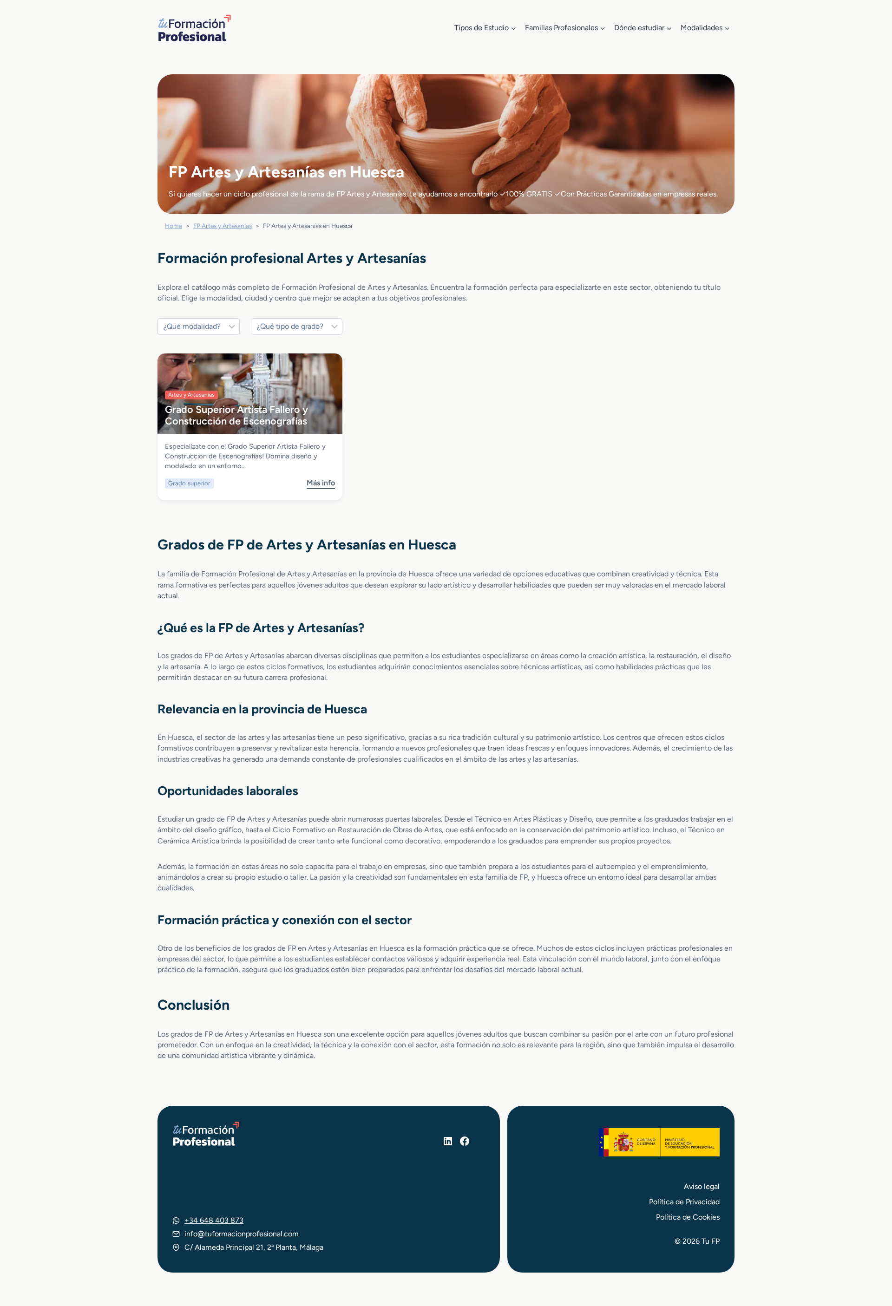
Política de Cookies (688, 1217)
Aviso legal (702, 1186)
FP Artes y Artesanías (222, 225)
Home (173, 225)
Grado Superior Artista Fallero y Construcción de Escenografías (236, 415)
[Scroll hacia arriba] (868, 1256)
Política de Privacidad (684, 1201)
